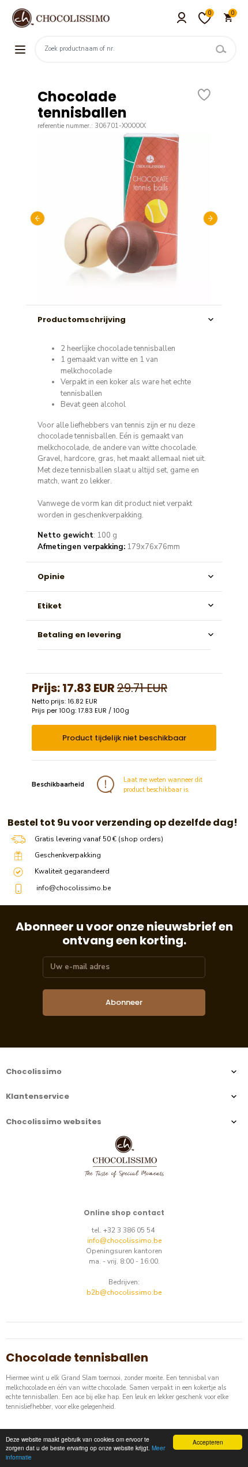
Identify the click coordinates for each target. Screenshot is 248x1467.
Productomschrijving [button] (81, 319)
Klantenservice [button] (37, 1096)
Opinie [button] (51, 576)
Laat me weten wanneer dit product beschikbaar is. (162, 785)
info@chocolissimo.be (124, 1240)
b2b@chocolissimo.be (124, 1292)
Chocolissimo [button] (34, 1071)
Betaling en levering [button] (79, 634)
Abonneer (124, 1002)
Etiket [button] (49, 605)
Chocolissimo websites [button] (54, 1121)
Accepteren (208, 1442)
